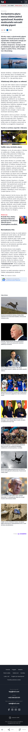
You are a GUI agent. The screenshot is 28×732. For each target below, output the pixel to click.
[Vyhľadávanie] (21, 1)
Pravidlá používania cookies (14, 679)
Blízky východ (18, 5)
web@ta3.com (14, 703)
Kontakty (23, 673)
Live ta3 (4, 5)
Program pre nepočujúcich (17, 676)
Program (14, 669)
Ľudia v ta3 (6, 676)
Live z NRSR (11, 5)
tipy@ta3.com (14, 691)
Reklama (20, 669)
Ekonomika (4, 11)
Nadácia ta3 (16, 673)
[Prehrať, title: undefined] (14, 137)
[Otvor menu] (26, 2)
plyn (6, 275)
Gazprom (9, 275)
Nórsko (14, 275)
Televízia (8, 669)
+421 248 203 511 (14, 697)
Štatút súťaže (7, 673)
